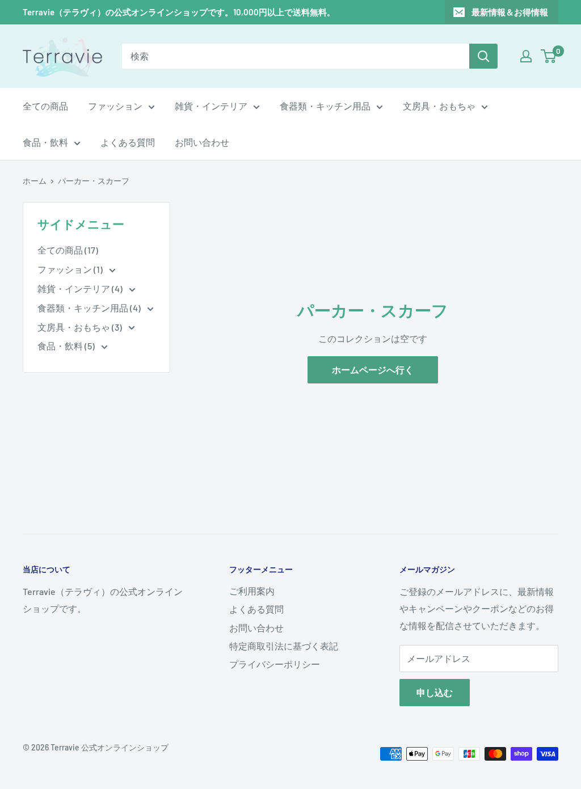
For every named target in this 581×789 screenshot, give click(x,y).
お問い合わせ (202, 142)
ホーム (35, 180)
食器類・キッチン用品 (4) (89, 307)
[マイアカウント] (526, 56)
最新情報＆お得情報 (509, 12)
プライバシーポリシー (274, 664)
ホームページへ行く (373, 369)
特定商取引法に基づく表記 (283, 645)
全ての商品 (45, 105)
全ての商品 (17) (67, 249)
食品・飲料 (45, 142)
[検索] (483, 56)
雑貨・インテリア (211, 105)
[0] (549, 56)
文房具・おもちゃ (439, 105)
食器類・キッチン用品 (325, 105)
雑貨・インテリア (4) (80, 288)
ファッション (115, 105)
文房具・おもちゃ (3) (80, 327)
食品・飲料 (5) (66, 345)
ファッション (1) (70, 269)
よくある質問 (127, 142)
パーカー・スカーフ (93, 180)
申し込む (434, 692)
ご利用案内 (252, 590)
